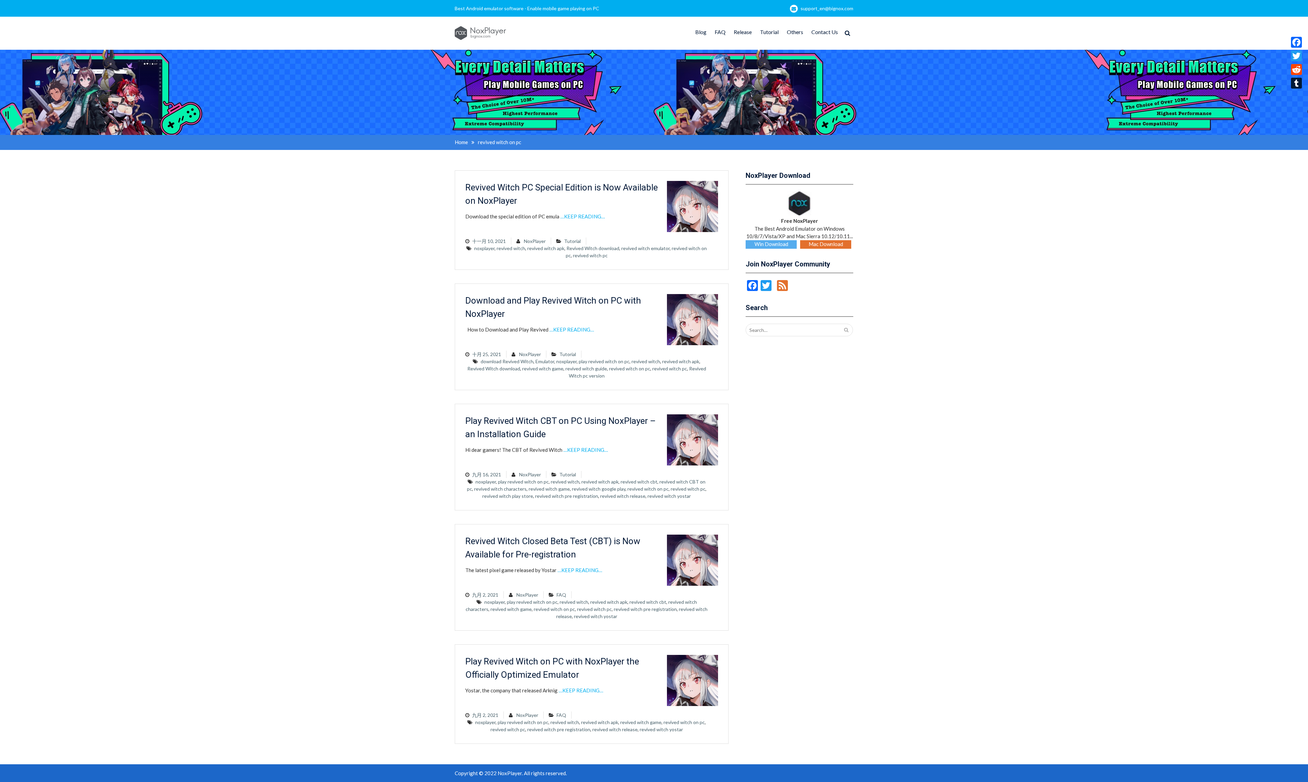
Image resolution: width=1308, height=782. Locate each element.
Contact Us (824, 32)
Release (743, 32)
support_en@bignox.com (826, 8)
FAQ (720, 32)
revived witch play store (507, 496)
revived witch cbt (639, 482)
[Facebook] (1296, 42)
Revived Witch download (592, 248)
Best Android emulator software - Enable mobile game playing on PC (527, 8)
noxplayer (484, 248)
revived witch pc (590, 255)
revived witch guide (586, 368)
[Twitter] (1296, 56)
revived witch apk (545, 248)
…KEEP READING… (582, 216)
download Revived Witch (507, 361)
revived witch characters (500, 489)
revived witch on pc (629, 368)
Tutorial (769, 32)
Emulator (544, 361)
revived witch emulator (645, 248)
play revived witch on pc (604, 361)
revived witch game (542, 368)
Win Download (771, 244)
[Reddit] (1296, 69)
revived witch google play (598, 489)
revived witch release (622, 496)
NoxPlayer (535, 241)
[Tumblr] (1296, 83)
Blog (700, 32)
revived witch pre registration (566, 496)
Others (795, 32)
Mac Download (826, 244)
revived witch (511, 248)
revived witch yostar (669, 496)
